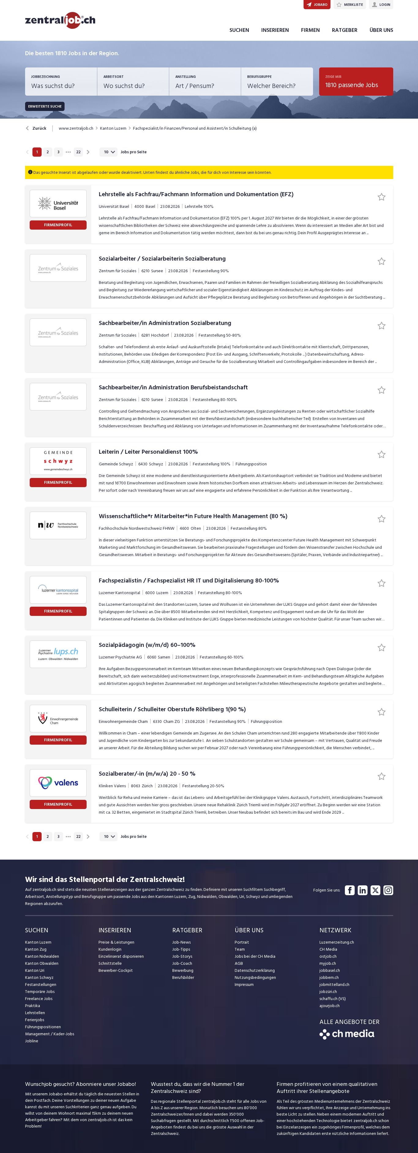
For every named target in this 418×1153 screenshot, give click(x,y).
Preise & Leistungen (116, 942)
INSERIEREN (275, 30)
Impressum (244, 984)
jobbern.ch (329, 977)
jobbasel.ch (329, 970)
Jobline (31, 1040)
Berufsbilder (183, 977)
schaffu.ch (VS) (332, 998)
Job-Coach (182, 963)
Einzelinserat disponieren (121, 956)
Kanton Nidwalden (42, 956)
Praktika (32, 1005)
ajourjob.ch (329, 1005)
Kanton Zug (36, 949)
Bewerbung (182, 970)
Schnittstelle (110, 963)
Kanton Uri (34, 970)
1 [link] (37, 152)
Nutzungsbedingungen (255, 977)
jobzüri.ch (328, 991)
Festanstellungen (40, 984)
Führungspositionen (43, 1026)
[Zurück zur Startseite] (346, 1038)
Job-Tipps (181, 949)
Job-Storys (182, 956)
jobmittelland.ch (334, 984)
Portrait (242, 942)
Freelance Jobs (38, 998)
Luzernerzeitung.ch (336, 942)
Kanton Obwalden (41, 963)
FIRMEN (310, 30)
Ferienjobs (34, 1019)
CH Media (328, 949)
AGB (239, 963)
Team (240, 949)
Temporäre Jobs (39, 991)
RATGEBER (344, 30)
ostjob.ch (328, 956)
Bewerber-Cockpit (116, 970)
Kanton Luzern (113, 128)
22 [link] (78, 152)
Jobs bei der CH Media (255, 956)
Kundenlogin (110, 949)
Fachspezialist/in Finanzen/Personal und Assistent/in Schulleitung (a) (195, 128)
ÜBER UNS (381, 30)
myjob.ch (327, 963)
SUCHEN (239, 30)
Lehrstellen (35, 1012)
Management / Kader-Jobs (49, 1033)
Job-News (181, 942)
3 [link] (58, 152)
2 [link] (48, 152)
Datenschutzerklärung (255, 970)
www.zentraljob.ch (76, 128)
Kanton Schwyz (39, 977)
